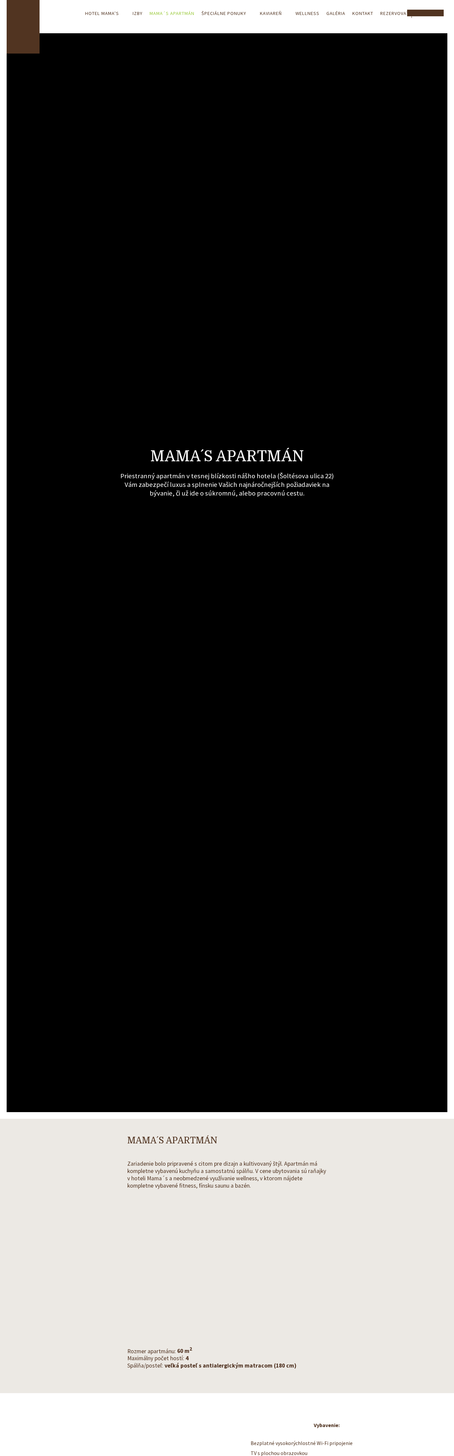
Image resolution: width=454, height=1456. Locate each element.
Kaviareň (271, 13)
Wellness (307, 13)
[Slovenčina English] (427, 13)
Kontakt (362, 13)
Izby (138, 13)
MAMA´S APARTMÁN (172, 13)
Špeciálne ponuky (223, 13)
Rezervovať (394, 13)
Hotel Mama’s (102, 13)
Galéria (335, 13)
